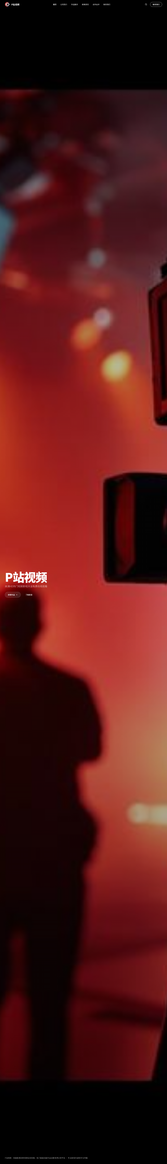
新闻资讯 (85, 4)
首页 (54, 4)
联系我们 (106, 4)
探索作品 (11, 595)
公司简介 (63, 4)
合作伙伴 (96, 4)
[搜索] (146, 4)
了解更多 (29, 595)
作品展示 (74, 4)
